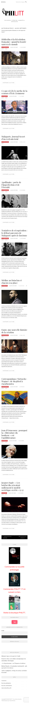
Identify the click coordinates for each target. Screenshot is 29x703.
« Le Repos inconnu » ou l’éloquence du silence (13, 663)
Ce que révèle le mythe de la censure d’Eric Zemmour (14, 92)
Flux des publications (6, 683)
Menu (4, 2)
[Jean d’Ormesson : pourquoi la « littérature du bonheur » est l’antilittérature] (14, 451)
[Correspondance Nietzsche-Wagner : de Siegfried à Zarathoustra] (14, 397)
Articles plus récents (22, 537)
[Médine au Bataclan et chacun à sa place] (14, 296)
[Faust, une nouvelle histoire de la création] (14, 346)
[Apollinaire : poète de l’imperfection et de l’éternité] (14, 201)
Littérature (5, 47)
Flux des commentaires (6, 685)
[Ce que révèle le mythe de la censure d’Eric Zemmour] (14, 107)
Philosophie (5, 335)
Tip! (14, 622)
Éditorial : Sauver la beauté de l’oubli (10, 656)
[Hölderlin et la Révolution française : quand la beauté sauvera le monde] (14, 58)
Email (2, 630)
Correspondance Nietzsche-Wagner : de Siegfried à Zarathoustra (14, 381)
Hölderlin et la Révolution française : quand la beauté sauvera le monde (13, 42)
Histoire (4, 493)
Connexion (3, 680)
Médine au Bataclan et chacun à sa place (11, 281)
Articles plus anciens (7, 537)
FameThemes (12, 700)
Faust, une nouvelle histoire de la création (14, 331)
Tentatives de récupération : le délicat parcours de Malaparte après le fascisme (14, 233)
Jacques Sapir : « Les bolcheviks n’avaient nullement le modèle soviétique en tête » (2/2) (12, 486)
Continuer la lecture (8, 82)
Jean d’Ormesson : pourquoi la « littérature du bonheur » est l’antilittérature (14, 434)
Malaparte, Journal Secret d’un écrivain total (13, 137)
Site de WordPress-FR (6, 688)
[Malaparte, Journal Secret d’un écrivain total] (14, 152)
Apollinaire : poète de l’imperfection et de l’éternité (11, 185)
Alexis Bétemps (14, 47)
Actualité (4, 96)
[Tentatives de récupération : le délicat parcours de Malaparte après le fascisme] (14, 249)
